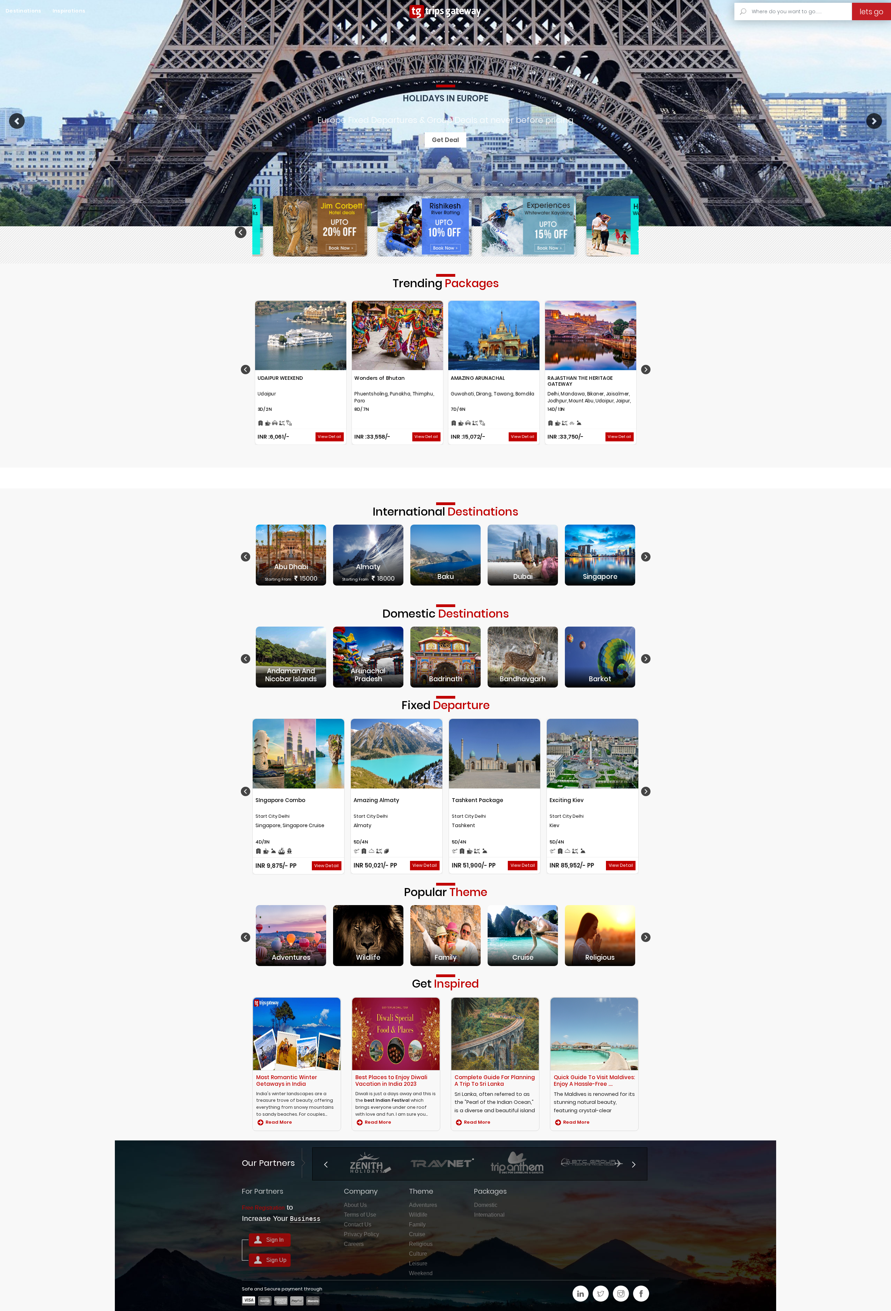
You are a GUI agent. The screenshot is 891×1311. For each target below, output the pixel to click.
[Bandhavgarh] (523, 657)
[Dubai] (523, 555)
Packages (490, 1191)
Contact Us (357, 1224)
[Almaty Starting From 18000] (368, 555)
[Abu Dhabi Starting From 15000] (291, 555)
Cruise (417, 1234)
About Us (355, 1205)
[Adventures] (291, 935)
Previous (242, 233)
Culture (418, 1254)
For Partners (262, 1191)
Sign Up (276, 1260)
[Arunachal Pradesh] (368, 657)
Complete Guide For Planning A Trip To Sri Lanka (495, 1081)
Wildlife (418, 1215)
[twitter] (601, 1294)
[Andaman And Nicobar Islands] (291, 657)
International (489, 1215)
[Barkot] (600, 657)
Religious (421, 1244)
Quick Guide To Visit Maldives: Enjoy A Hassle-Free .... (594, 1081)
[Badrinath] (445, 657)
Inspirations (69, 10)
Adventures (423, 1205)
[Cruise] (523, 935)
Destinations (23, 10)
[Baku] (445, 555)
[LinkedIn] (581, 1294)
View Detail (329, 436)
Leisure (418, 1263)
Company (361, 1191)
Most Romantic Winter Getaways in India (286, 1081)
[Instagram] (621, 1294)
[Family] (445, 935)
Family (417, 1224)
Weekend (421, 1273)
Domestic (485, 1205)
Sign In (275, 1240)
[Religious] (600, 935)
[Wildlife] (368, 935)
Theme (421, 1191)
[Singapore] (600, 555)
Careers (354, 1244)
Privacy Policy (361, 1234)
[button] (17, 121)
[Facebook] (641, 1294)
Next (651, 233)
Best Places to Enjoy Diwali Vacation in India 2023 (391, 1081)
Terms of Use (360, 1215)
